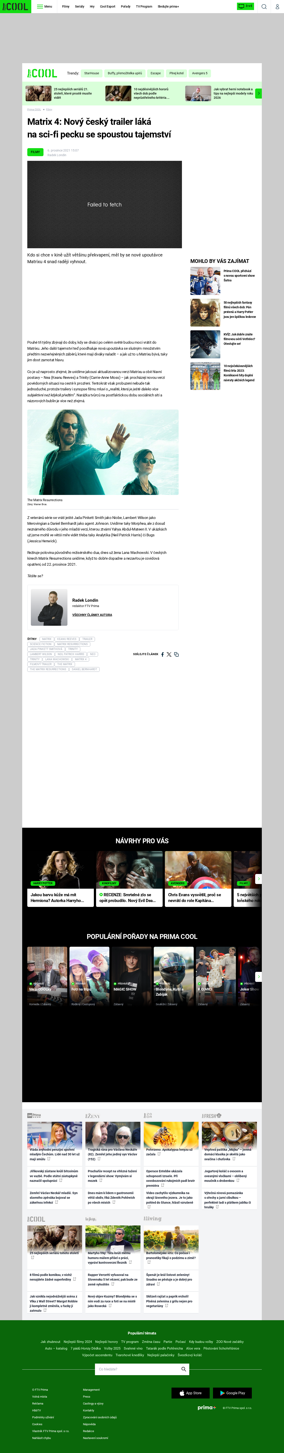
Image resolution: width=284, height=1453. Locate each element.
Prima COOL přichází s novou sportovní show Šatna (239, 275)
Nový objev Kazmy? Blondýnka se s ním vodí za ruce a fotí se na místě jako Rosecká (112, 1301)
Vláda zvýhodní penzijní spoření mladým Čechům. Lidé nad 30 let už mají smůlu (55, 1154)
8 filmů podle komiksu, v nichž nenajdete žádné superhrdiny (51, 1277)
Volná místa (39, 1396)
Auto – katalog (56, 1348)
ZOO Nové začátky (230, 1342)
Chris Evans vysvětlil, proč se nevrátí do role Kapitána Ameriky (194, 898)
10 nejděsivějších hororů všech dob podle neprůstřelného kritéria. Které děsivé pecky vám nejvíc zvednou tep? (151, 97)
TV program (130, 1342)
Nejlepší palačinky (160, 1355)
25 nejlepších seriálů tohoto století (54, 1253)
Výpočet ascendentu (97, 1355)
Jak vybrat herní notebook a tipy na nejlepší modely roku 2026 (233, 93)
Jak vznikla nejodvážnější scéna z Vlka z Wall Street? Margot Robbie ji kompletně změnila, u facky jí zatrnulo (54, 1303)
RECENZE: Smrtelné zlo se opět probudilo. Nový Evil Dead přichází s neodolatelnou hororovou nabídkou (127, 898)
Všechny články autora (92, 615)
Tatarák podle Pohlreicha (164, 1348)
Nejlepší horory (106, 1342)
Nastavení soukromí (95, 1438)
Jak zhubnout (50, 1342)
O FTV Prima (40, 1389)
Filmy (65, 6)
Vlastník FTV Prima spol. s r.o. (50, 1431)
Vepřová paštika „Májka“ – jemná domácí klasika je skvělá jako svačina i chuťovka (227, 1154)
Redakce (88, 1431)
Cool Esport (107, 6)
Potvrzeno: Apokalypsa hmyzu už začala (169, 1152)
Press (86, 1396)
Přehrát (39, 983)
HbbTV (36, 1410)
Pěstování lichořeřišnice (221, 1348)
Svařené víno (133, 1348)
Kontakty (88, 1410)
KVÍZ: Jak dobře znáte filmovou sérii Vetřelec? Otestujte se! (239, 339)
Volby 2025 (112, 1348)
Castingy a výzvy (93, 1403)
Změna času (151, 1342)
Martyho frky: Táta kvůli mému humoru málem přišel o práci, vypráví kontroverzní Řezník (109, 1257)
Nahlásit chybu (41, 1438)
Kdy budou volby (201, 1342)
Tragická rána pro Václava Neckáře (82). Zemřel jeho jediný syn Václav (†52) (112, 1154)
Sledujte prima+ (168, 6)
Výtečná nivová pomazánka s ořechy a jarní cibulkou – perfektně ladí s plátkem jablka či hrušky (227, 1200)
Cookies (37, 1424)
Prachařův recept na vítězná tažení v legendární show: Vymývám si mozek (112, 1176)
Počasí (181, 1342)
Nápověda (89, 1424)
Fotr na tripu (81, 989)
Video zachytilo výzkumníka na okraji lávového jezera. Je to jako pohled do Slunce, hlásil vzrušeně (169, 1197)
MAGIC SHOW (125, 989)
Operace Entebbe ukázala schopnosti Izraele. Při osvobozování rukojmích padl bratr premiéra (170, 1178)
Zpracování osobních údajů (100, 1417)
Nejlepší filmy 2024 (78, 1342)
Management (91, 1389)
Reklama (37, 1403)
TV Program (144, 6)
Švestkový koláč (190, 1355)
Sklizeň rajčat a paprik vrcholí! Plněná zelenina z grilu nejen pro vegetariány (169, 1301)
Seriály (79, 6)
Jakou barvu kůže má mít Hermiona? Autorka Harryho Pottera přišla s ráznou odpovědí (56, 898)
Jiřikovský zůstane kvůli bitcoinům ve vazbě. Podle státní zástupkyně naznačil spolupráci (54, 1176)
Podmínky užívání (43, 1417)
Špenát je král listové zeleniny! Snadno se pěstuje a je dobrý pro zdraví (169, 1279)
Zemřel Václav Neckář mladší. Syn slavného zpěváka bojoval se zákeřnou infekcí (54, 1197)
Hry (92, 6)
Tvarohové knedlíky (130, 1355)
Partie (168, 1342)
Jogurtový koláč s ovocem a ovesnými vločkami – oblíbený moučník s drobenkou (225, 1176)
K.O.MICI (205, 989)
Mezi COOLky (40, 989)
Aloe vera (193, 1348)
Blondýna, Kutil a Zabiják (169, 992)
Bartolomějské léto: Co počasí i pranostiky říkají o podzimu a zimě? (171, 1255)
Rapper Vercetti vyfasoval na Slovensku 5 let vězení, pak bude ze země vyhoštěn (113, 1279)
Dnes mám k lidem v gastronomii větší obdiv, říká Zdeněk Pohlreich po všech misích (111, 1197)
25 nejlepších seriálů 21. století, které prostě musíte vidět (73, 93)
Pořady (125, 6)
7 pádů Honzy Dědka (86, 1348)
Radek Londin (56, 155)
